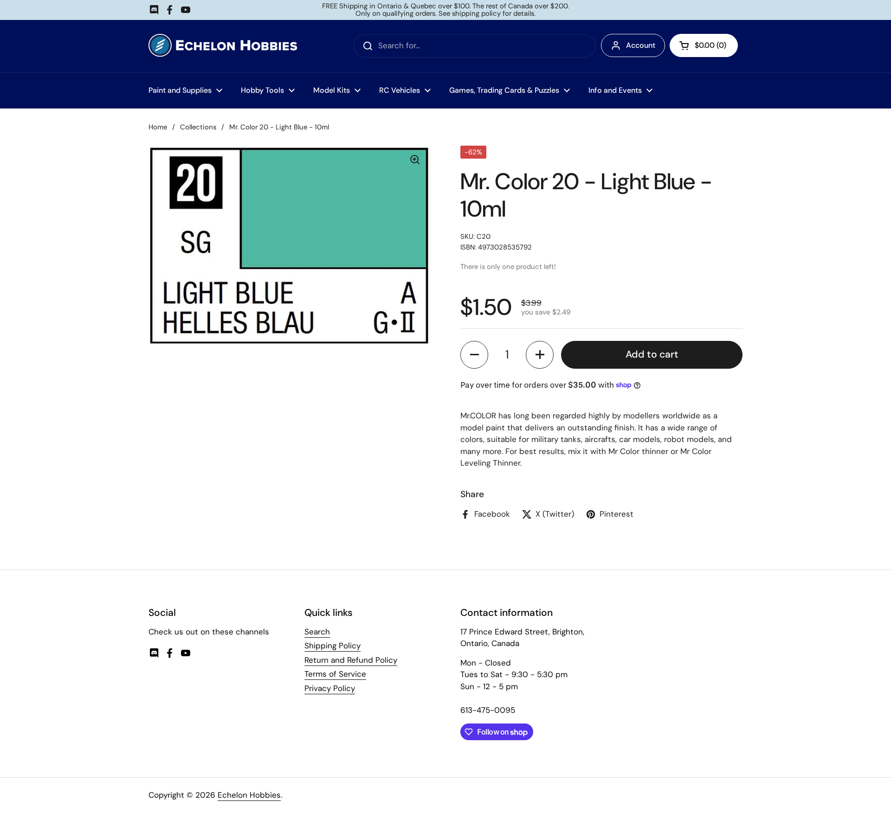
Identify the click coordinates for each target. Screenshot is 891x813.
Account (640, 45)
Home (157, 127)
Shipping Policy (332, 645)
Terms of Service (335, 674)
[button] (474, 355)
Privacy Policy (329, 688)
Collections (198, 127)
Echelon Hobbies (249, 795)
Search (317, 632)
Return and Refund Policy (350, 660)
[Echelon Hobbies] (222, 46)
